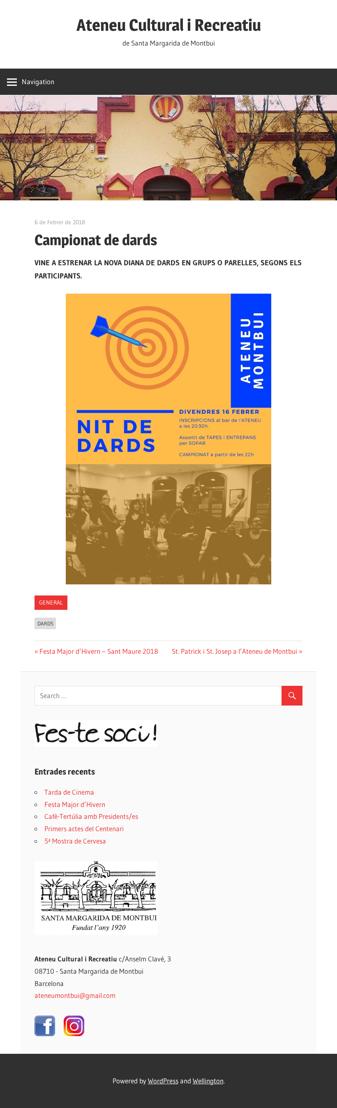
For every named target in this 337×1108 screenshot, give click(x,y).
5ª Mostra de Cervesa (75, 841)
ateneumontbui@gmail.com (75, 995)
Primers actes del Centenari (84, 828)
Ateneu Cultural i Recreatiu (168, 25)
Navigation (38, 81)
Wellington (208, 1080)
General (51, 602)
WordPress (163, 1080)
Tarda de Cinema (69, 792)
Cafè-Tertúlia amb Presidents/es (91, 816)
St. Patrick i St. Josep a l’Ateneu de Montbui (234, 651)
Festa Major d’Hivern (74, 804)
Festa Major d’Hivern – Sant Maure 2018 (98, 651)
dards (45, 623)
